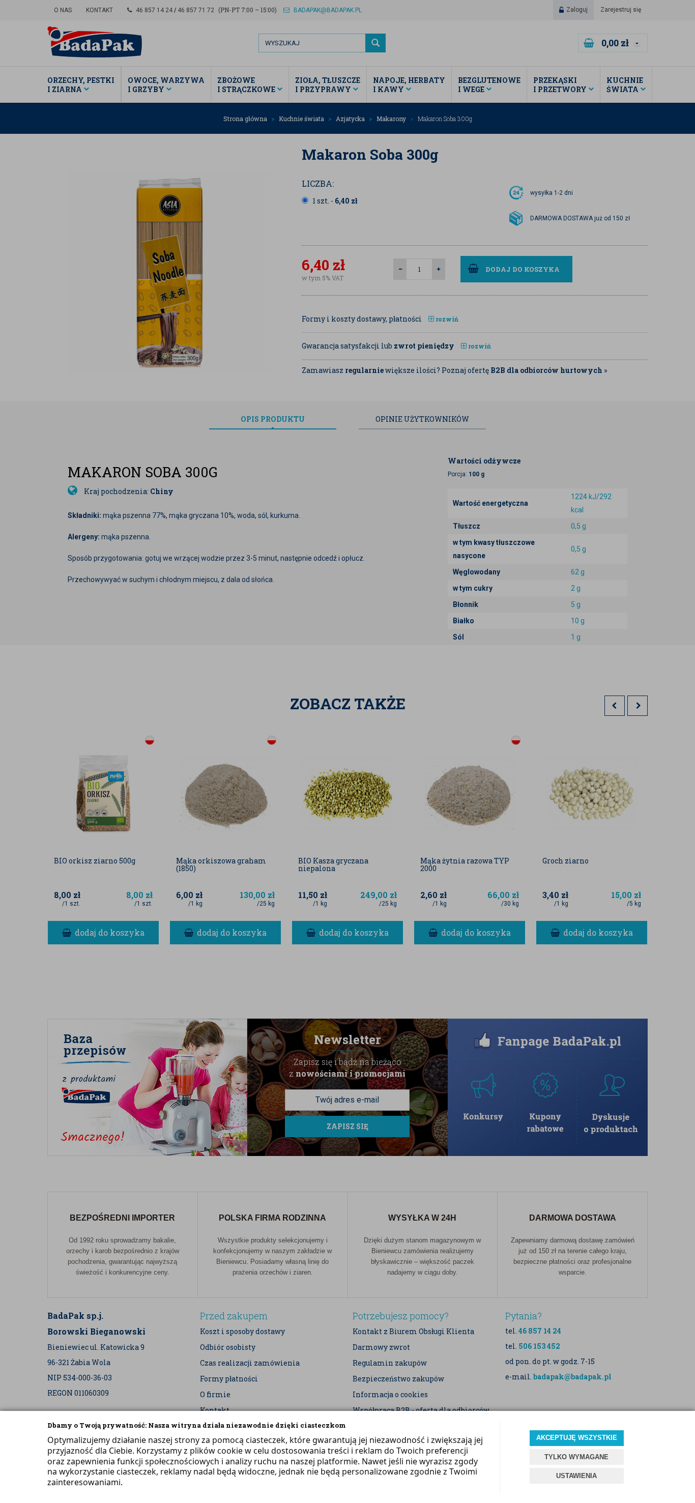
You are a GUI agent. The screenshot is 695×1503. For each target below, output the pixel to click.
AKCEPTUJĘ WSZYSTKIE (576, 1437)
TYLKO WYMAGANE (576, 1457)
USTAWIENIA (576, 1476)
